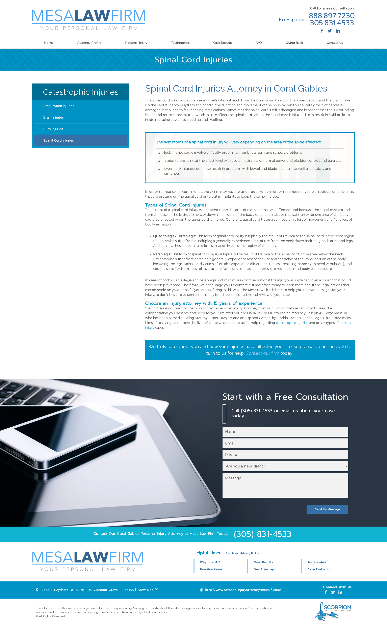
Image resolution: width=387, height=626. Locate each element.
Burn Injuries (53, 129)
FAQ (258, 43)
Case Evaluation (319, 569)
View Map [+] (148, 589)
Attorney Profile (89, 43)
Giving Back (294, 43)
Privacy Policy (249, 553)
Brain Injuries (53, 117)
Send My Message (327, 509)
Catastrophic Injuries (81, 92)
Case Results (222, 43)
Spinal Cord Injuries (58, 140)
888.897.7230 (332, 16)
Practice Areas (211, 569)
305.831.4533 (332, 23)
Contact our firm (262, 353)
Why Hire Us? (210, 562)
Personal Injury (136, 43)
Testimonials (180, 43)
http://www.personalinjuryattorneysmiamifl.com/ (243, 589)
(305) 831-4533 (262, 534)
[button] (274, 562)
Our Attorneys (264, 569)
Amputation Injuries (58, 106)
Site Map (232, 553)
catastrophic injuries (292, 323)
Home (49, 43)
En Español (291, 19)
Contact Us (335, 43)
